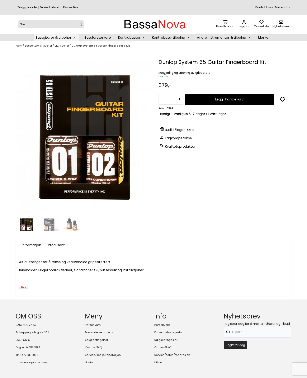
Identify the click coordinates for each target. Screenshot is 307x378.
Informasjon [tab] (31, 245)
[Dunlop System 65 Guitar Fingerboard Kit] (83, 137)
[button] (282, 99)
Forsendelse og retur (99, 332)
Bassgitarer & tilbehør (39, 45)
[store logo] (154, 24)
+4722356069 (29, 355)
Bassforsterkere (97, 37)
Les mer (164, 76)
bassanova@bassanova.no (34, 362)
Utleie (89, 362)
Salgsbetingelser (96, 340)
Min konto (282, 7)
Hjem (19, 45)
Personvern (93, 325)
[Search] (80, 24)
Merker (264, 37)
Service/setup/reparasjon (103, 355)
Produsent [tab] (56, 245)
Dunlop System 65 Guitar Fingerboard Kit (100, 45)
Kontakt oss (264, 7)
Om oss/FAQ (93, 347)
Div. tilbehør (62, 45)
